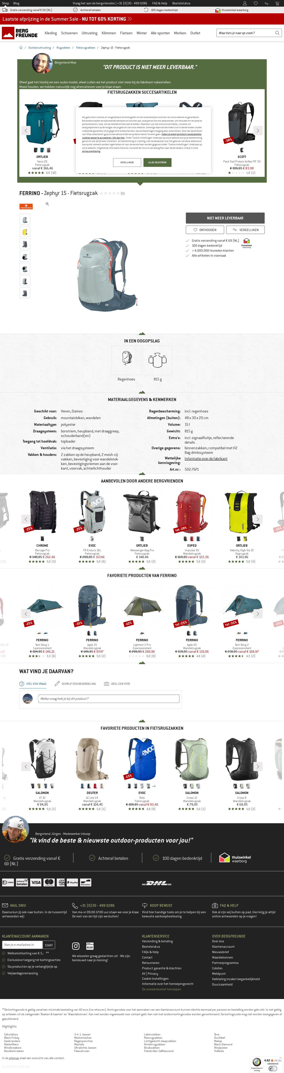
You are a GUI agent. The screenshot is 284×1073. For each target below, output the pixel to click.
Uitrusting (90, 33)
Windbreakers (12, 1048)
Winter (142, 33)
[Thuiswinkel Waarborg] (235, 858)
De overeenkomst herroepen (161, 989)
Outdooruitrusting (39, 47)
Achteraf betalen (90, 10)
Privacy (153, 974)
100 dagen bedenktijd (164, 10)
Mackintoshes (82, 1038)
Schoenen (69, 33)
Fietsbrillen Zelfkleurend (159, 1051)
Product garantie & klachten (162, 968)
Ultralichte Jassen (85, 1048)
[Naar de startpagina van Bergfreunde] (21, 33)
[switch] (273, 1068)
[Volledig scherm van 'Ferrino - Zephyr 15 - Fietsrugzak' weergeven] (47, 204)
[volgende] (258, 130)
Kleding (51, 33)
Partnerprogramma (225, 963)
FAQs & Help (150, 952)
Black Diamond (223, 1044)
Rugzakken (63, 47)
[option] (106, 262)
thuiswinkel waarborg (234, 10)
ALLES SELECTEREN (157, 162)
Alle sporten (160, 33)
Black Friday (11, 1038)
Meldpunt (219, 974)
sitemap (14, 1058)
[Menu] (280, 1058)
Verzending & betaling (157, 941)
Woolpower (221, 1048)
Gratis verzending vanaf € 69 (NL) (31, 10)
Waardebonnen (222, 957)
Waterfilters (11, 1044)
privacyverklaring (91, 151)
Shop (5, 3)
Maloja (218, 1041)
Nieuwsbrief (220, 952)
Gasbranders (12, 1041)
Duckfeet (219, 1038)
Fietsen (126, 33)
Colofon (217, 968)
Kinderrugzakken (154, 1044)
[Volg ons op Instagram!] (79, 947)
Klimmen (109, 33)
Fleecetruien (82, 1051)
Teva (216, 1034)
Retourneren (150, 963)
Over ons (218, 941)
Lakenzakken (152, 1034)
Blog (16, 3)
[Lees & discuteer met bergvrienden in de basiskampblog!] (93, 947)
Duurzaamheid (222, 984)
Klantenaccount (223, 947)
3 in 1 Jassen (82, 1034)
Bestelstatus (151, 947)
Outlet (195, 33)
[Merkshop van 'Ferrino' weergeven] (26, 206)
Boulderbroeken (14, 1051)
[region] (143, 140)
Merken (180, 33)
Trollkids (219, 1051)
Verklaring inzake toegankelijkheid (236, 979)
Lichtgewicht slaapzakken (160, 1041)
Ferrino (29, 193)
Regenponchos (83, 1041)
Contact (147, 957)
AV (144, 974)
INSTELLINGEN (127, 162)
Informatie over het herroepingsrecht (168, 984)
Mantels (79, 1044)
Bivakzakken (152, 1048)
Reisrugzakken (153, 1038)
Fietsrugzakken (85, 47)
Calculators (11, 1034)
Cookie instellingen (155, 979)
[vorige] (26, 130)
